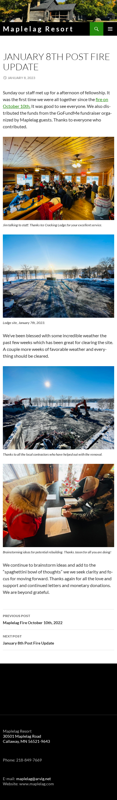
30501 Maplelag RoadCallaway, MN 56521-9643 (26, 739)
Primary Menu (110, 29)
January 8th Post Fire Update (28, 639)
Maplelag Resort (38, 29)
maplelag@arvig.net (33, 778)
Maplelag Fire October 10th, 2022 (32, 619)
